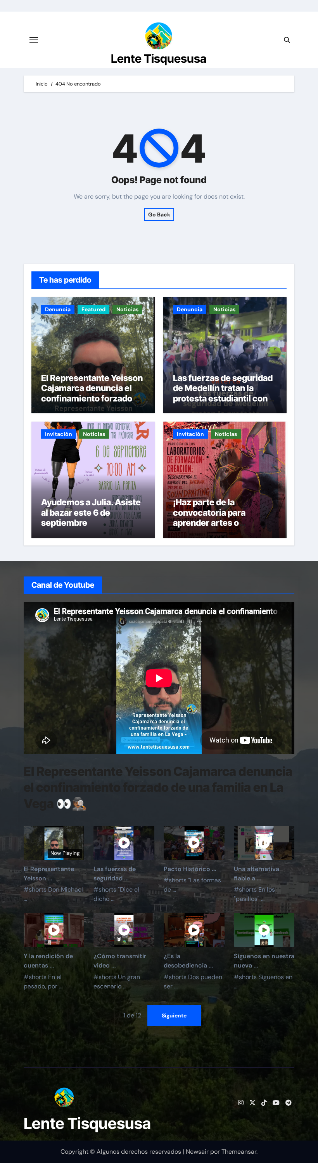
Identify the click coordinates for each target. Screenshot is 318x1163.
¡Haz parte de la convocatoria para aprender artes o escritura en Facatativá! (220, 517)
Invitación (58, 434)
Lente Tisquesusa (159, 58)
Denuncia (58, 309)
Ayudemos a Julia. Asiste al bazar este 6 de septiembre (91, 512)
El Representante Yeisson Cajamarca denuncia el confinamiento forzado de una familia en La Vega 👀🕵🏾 (92, 398)
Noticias (127, 309)
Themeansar (238, 1152)
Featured (93, 309)
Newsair (197, 1152)
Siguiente (174, 1015)
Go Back (159, 214)
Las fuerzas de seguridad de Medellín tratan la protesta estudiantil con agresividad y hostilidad (223, 393)
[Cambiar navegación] (34, 40)
